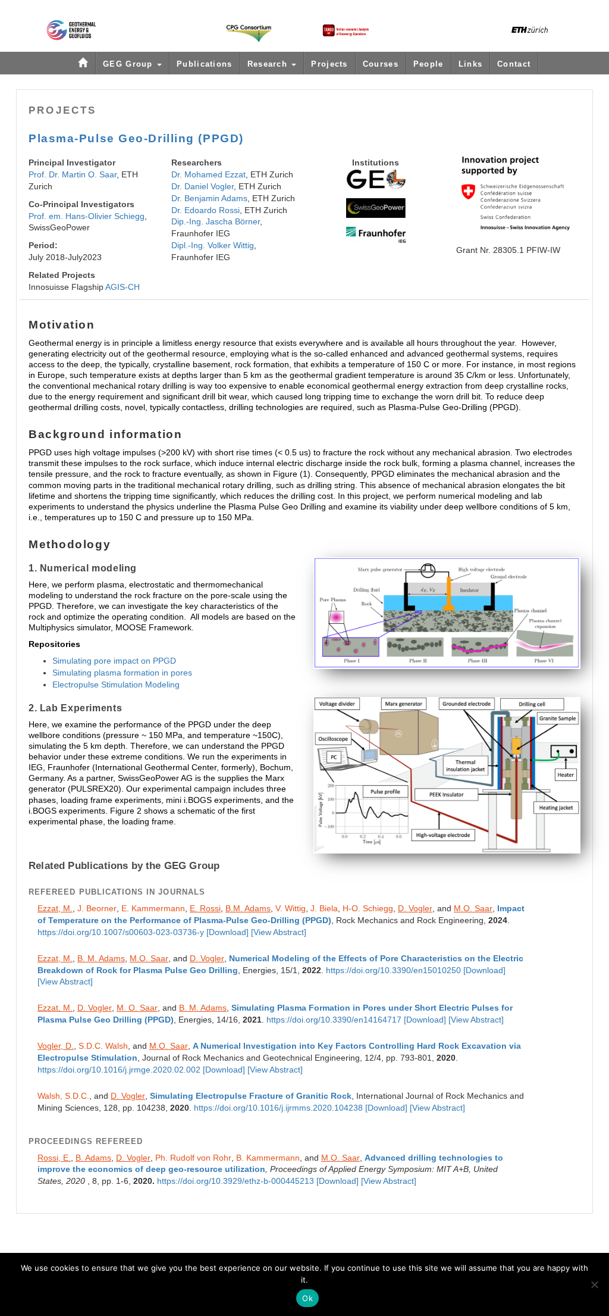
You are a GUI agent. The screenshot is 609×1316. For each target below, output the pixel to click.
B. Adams (93, 1157)
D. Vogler (415, 908)
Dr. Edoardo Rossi (205, 210)
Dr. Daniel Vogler (202, 186)
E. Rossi (205, 908)
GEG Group (129, 64)
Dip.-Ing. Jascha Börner (215, 221)
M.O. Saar (473, 908)
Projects (329, 64)
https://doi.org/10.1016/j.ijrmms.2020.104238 (278, 1108)
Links (471, 64)
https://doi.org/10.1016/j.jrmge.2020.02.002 (118, 1069)
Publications (205, 64)
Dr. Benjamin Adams (209, 198)
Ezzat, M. (55, 908)
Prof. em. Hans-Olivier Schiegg (87, 216)
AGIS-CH (122, 287)
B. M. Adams (101, 958)
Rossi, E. (54, 1157)
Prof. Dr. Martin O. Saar (73, 174)
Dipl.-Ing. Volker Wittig (212, 245)
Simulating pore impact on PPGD (114, 660)
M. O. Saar (137, 1007)
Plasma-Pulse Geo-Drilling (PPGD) (136, 138)
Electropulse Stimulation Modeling (116, 684)
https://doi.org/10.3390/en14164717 (333, 1019)
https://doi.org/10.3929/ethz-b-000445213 (235, 1181)
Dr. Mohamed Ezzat (208, 174)
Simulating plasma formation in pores (122, 672)
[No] (594, 1284)
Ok (307, 1298)
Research (269, 64)
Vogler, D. (55, 1046)
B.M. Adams (248, 908)
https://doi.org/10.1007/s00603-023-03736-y (120, 932)
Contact (513, 64)
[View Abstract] (278, 932)
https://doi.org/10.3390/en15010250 (393, 970)
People (428, 64)
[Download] (227, 932)
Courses (380, 64)
